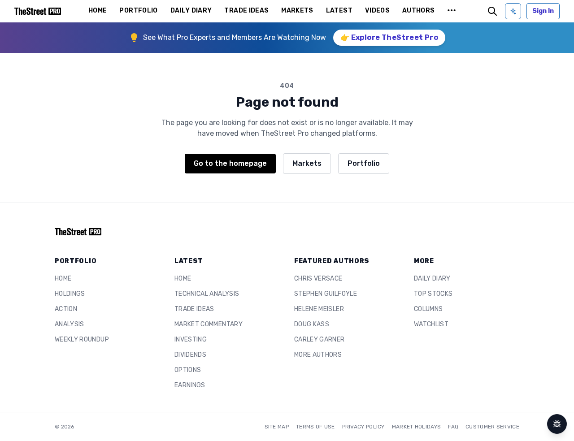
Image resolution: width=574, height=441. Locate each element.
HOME (97, 10)
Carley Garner (319, 339)
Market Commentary (208, 324)
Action (66, 309)
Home (63, 278)
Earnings (189, 385)
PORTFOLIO (138, 10)
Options (187, 370)
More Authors (318, 355)
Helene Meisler (319, 309)
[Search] (492, 11)
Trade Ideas (194, 309)
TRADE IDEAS (246, 10)
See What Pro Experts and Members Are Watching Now (234, 37)
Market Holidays (416, 427)
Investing (190, 339)
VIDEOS (377, 10)
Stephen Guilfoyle (325, 294)
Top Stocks (433, 294)
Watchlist (431, 324)
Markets (307, 163)
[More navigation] (451, 11)
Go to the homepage (230, 163)
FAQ (453, 427)
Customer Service (492, 427)
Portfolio (364, 163)
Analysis (69, 324)
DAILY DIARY (191, 10)
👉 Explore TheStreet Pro (389, 37)
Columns (428, 309)
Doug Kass (311, 324)
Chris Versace (318, 278)
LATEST (339, 10)
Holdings (70, 294)
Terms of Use (315, 427)
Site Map (277, 427)
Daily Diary (432, 278)
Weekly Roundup (82, 339)
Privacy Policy (363, 427)
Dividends (190, 355)
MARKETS (297, 10)
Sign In (543, 11)
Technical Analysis (206, 294)
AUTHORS (418, 10)
